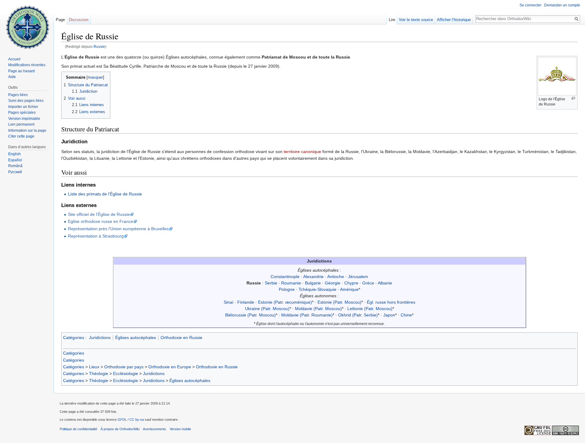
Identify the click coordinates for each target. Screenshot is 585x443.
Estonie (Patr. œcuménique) (285, 302)
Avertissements (154, 429)
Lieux (94, 366)
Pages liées (18, 95)
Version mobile (180, 429)
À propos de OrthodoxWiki (120, 429)
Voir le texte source (416, 19)
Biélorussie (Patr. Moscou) (250, 315)
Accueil (14, 59)
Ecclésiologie (125, 373)
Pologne (287, 289)
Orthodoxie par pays (124, 366)
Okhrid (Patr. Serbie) (358, 315)
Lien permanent (21, 124)
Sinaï (228, 302)
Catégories (73, 337)
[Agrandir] (573, 98)
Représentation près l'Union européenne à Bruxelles (118, 228)
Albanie (385, 282)
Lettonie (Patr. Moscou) (369, 308)
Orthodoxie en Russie (181, 337)
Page (60, 19)
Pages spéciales (22, 112)
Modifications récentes (26, 65)
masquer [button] (95, 77)
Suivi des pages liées (26, 100)
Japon (389, 315)
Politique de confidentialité (78, 429)
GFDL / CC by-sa (131, 419)
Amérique (349, 289)
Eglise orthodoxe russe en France (100, 221)
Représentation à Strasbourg (96, 236)
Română (15, 166)
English (14, 154)
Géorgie (332, 282)
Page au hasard (21, 71)
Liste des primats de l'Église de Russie (105, 193)
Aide (12, 77)
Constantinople (285, 276)
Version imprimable (24, 118)
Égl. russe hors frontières (391, 302)
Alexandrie (313, 276)
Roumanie (291, 282)
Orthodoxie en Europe (169, 366)
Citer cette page (21, 136)
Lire (392, 19)
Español (15, 160)
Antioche (335, 276)
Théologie (98, 373)
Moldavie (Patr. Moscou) (318, 308)
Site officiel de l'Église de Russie (99, 214)
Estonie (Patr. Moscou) (339, 302)
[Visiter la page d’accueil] (26, 24)
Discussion (78, 19)
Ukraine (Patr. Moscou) (267, 308)
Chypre (351, 282)
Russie (99, 46)
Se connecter (530, 5)
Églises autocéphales (135, 337)
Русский (15, 172)
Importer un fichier (23, 107)
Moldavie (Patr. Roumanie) (307, 315)
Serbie (271, 282)
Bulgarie (313, 282)
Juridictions (100, 337)
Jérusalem (358, 276)
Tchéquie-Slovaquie (317, 289)
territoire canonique (302, 151)
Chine (406, 315)
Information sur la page (27, 130)
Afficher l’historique (454, 19)
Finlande (245, 302)
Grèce (368, 282)
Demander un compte (562, 5)
